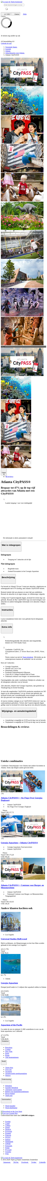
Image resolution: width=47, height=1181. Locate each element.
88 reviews (9, 476)
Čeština (7, 1125)
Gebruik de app (6, 43)
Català (7, 1123)
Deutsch (8, 1129)
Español (8, 1133)
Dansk (7, 1127)
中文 (7, 1154)
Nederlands (9, 1141)
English (7, 1122)
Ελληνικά (8, 1131)
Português (8, 1146)
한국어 (7, 1137)
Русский (8, 1150)
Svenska (8, 1152)
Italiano (7, 1140)
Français (8, 1135)
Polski (7, 1148)
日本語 (7, 1144)
